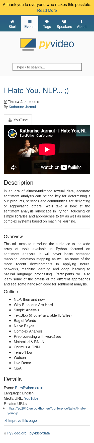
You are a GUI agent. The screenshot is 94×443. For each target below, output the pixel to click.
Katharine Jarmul (22, 106)
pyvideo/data (40, 432)
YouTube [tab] (20, 119)
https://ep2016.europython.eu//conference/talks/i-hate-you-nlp (47, 410)
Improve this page (22, 420)
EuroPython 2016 (29, 387)
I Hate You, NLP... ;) (36, 90)
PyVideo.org (17, 432)
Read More (47, 10)
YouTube (31, 398)
